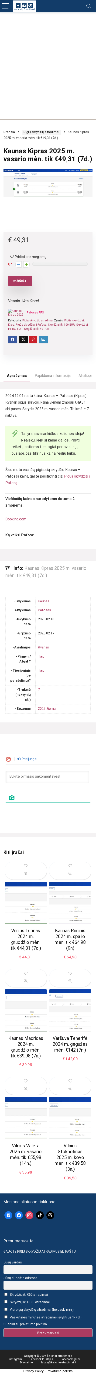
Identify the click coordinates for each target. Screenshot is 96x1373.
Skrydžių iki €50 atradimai (28, 1294)
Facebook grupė (70, 1359)
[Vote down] (18, 264)
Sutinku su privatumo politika (25, 1324)
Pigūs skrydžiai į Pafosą (31, 324)
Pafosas (44, 610)
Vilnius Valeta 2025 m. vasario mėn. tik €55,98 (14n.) (26, 1154)
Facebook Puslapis (41, 1359)
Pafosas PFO (35, 312)
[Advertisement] (48, 66)
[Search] (88, 6)
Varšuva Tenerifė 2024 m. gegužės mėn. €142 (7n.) (70, 1044)
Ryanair (43, 647)
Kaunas (43, 601)
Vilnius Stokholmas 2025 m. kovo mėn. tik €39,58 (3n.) (70, 1157)
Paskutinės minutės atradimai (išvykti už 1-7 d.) (45, 1317)
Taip (41, 657)
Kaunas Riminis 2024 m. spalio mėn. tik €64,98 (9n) (70, 939)
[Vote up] (26, 264)
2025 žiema (47, 709)
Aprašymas (17, 375)
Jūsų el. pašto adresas (20, 1278)
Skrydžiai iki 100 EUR (61, 324)
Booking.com (15, 519)
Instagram (15, 1359)
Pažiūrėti (20, 281)
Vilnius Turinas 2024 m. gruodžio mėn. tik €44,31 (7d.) (25, 939)
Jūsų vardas (12, 1262)
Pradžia (9, 132)
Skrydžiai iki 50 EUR (36, 329)
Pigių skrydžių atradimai (41, 132)
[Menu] (5, 6)
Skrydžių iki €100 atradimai (29, 1302)
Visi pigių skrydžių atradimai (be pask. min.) (41, 1309)
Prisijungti (29, 759)
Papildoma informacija (53, 375)
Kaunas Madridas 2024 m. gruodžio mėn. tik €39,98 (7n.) (25, 1047)
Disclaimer (27, 1362)
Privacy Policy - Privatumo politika (48, 1371)
